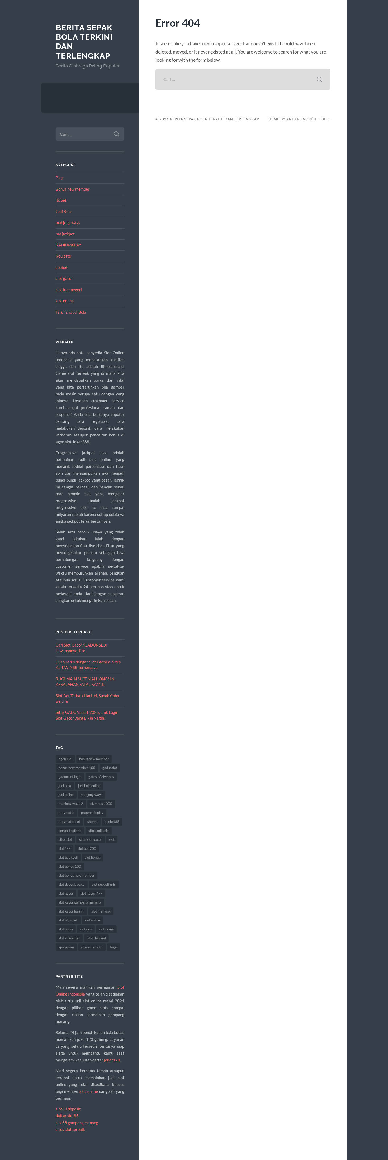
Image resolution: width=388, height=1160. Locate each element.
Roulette (63, 256)
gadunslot (109, 768)
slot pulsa (66, 929)
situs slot (65, 839)
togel (113, 947)
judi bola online (89, 786)
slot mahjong (101, 911)
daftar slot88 (67, 1115)
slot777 (64, 848)
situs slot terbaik (70, 1129)
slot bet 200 (87, 848)
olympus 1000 (101, 804)
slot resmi (106, 929)
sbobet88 (112, 821)
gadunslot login (70, 777)
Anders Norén (301, 119)
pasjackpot (65, 233)
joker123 (112, 1059)
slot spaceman (69, 938)
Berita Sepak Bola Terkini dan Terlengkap (214, 119)
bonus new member (94, 759)
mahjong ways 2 (71, 804)
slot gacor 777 (91, 893)
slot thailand (96, 938)
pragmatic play (92, 812)
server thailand (70, 830)
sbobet (62, 267)
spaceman (66, 947)
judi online (66, 795)
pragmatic (66, 812)
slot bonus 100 (70, 866)
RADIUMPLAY (68, 244)
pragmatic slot (69, 821)
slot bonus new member (76, 875)
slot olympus (68, 920)
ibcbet (61, 200)
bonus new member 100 (77, 768)
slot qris (86, 929)
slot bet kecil (68, 857)
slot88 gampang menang (77, 1122)
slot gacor (64, 278)
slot (112, 839)
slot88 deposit (68, 1108)
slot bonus (92, 857)
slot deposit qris (104, 884)
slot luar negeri (69, 289)
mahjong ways (68, 222)
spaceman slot (92, 947)
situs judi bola (98, 830)
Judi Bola (64, 211)
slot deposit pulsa (72, 884)
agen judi (65, 759)
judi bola (65, 786)
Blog (60, 177)
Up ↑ (325, 119)
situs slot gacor (90, 839)
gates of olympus (101, 777)
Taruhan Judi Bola (71, 312)
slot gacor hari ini (71, 911)
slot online (65, 300)
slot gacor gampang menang (80, 902)
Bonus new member (72, 189)
